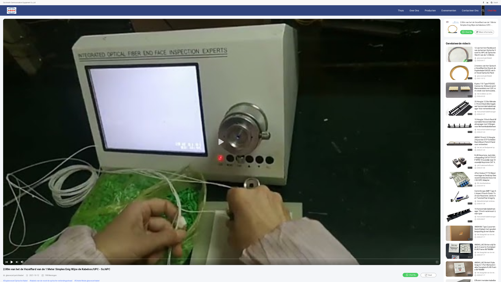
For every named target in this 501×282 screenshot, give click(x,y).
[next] (17, 262)
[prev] (6, 262)
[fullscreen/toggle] (437, 262)
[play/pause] (11, 262)
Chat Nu (412, 275)
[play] (222, 142)
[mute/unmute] (22, 262)
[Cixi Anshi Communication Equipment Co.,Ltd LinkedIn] (487, 2)
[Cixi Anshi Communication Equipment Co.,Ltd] (11, 10)
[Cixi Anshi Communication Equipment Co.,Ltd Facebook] (483, 2)
